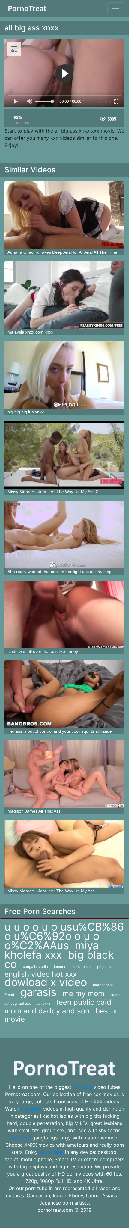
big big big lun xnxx (26, 411)
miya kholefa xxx (51, 950)
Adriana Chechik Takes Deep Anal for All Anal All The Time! (63, 252)
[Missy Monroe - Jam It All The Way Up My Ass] (64, 854)
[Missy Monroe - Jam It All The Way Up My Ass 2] (64, 455)
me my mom (83, 993)
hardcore (20, 1138)
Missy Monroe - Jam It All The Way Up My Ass (51, 890)
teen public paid (83, 1002)
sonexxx (43, 1003)
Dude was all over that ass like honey (43, 651)
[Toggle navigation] (115, 8)
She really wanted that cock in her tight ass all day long (60, 571)
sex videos (51, 1152)
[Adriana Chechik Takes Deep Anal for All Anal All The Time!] (64, 215)
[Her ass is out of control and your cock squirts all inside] (64, 694)
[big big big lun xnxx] (64, 375)
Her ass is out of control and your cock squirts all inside (60, 731)
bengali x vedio (35, 966)
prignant (104, 966)
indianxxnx (82, 966)
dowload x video (45, 982)
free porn (31, 1109)
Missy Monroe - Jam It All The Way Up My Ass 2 (53, 491)
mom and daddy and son (46, 1011)
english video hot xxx (40, 974)
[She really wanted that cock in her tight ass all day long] (64, 535)
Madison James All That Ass (34, 811)
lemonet (61, 966)
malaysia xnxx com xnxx (30, 332)
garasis (38, 992)
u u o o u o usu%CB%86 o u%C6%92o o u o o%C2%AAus (64, 936)
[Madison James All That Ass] (64, 774)
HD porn (82, 1087)
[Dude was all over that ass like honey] (64, 614)
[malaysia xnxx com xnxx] (64, 295)
